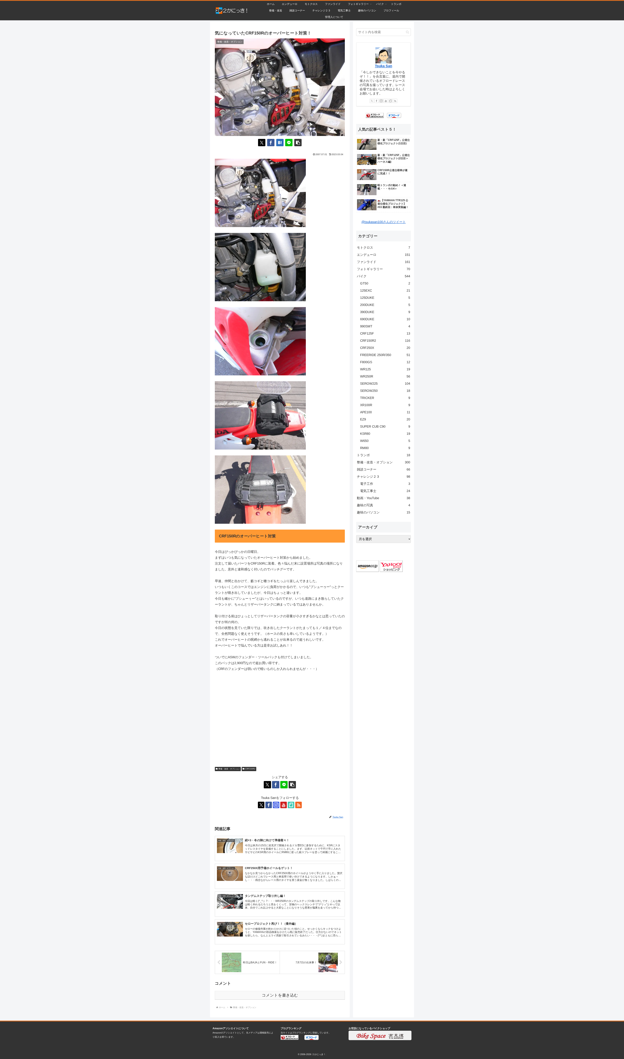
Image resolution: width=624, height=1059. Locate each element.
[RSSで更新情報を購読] (298, 805)
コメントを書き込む (280, 995)
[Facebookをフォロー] (268, 805)
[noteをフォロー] (291, 805)
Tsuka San (383, 66)
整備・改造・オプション (229, 769)
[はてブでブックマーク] (280, 142)
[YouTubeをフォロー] (283, 805)
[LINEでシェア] (288, 142)
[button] (298, 142)
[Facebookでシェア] (270, 142)
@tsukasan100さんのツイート (383, 222)
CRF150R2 (250, 769)
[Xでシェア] (261, 142)
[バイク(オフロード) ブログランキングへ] (375, 115)
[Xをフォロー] (261, 805)
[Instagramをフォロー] (276, 805)
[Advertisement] (280, 720)
